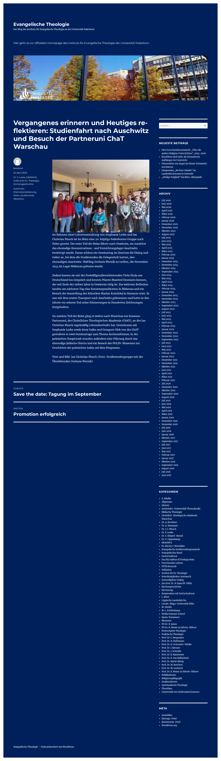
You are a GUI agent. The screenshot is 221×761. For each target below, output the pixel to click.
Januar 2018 (168, 434)
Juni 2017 (166, 448)
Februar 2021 (168, 380)
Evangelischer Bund (172, 552)
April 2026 (167, 210)
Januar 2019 (168, 417)
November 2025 (170, 227)
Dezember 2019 (170, 387)
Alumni (165, 505)
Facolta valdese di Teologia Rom (178, 559)
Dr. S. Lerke (19, 177)
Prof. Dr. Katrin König (173, 661)
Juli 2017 (166, 444)
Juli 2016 (166, 471)
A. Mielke (166, 498)
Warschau (18, 198)
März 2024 (167, 285)
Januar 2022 (168, 356)
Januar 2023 (168, 329)
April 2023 (167, 322)
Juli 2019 (166, 400)
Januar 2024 (168, 292)
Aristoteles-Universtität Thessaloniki (181, 508)
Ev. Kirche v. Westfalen (173, 546)
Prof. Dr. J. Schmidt (171, 651)
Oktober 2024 (169, 268)
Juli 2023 (166, 312)
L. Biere (165, 597)
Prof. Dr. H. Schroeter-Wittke (177, 644)
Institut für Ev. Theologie (26, 180)
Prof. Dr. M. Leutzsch (172, 668)
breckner (18, 168)
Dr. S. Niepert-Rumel (172, 535)
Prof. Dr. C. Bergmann (173, 637)
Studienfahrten (169, 681)
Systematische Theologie (175, 685)
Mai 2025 (166, 244)
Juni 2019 (166, 404)
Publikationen (169, 675)
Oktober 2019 (168, 390)
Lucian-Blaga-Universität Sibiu (178, 603)
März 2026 (167, 214)
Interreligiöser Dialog (173, 580)
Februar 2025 (168, 254)
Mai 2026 (166, 207)
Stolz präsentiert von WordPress (57, 746)
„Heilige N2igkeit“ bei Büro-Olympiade (182, 177)
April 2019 (167, 410)
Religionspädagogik (172, 678)
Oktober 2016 (168, 461)
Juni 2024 (166, 275)
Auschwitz (18, 188)
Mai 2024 (166, 278)
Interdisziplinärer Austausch (176, 576)
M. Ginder (167, 607)
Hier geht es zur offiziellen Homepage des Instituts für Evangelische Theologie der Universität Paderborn (81, 43)
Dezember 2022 (170, 332)
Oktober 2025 (169, 231)
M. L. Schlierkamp (171, 610)
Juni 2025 (166, 241)
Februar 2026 (169, 217)
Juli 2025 (166, 237)
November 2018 (170, 424)
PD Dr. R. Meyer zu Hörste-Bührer (179, 627)
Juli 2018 (166, 427)
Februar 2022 (168, 353)
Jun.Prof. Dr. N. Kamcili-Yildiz (177, 583)
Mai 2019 (166, 407)
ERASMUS (31, 177)
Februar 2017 (168, 455)
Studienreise (27, 195)
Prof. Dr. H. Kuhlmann (173, 641)
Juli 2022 (166, 343)
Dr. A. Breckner (169, 522)
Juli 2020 (166, 383)
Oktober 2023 (168, 302)
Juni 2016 (166, 475)
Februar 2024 (168, 288)
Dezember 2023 (170, 295)
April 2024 (167, 281)
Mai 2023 (166, 319)
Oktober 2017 (168, 438)
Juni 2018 (166, 431)
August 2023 (168, 309)
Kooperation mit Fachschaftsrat (178, 593)
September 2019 (170, 393)
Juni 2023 (166, 315)
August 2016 (168, 468)
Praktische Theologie (172, 634)
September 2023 (170, 305)
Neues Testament (171, 617)
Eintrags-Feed (169, 718)
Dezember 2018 (169, 421)
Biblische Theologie (172, 512)
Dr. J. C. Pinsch (169, 529)
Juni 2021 (166, 370)
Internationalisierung (24, 192)
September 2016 (170, 465)
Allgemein (167, 502)
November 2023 (170, 298)
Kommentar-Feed (171, 722)
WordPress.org (169, 725)
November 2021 (170, 363)
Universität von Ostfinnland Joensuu (180, 692)
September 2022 (170, 339)
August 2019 (168, 397)
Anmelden (167, 715)
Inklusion (167, 569)
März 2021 (167, 376)
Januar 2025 (168, 258)
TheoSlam (167, 688)
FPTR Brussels (169, 566)
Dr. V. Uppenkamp (171, 539)
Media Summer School (173, 614)
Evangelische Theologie (41, 24)
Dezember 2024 (170, 261)
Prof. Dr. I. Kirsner (171, 647)
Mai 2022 (166, 349)
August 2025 (168, 234)
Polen (16, 195)
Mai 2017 (166, 451)
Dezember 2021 (169, 360)
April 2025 (167, 248)
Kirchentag (167, 590)
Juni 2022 (166, 346)
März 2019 (167, 414)
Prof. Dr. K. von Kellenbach (175, 658)
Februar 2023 (168, 326)
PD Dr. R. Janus (169, 624)
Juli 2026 (166, 200)
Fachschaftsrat (169, 556)
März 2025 (167, 251)
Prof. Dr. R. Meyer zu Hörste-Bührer (180, 671)
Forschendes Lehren (172, 563)
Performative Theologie (174, 630)
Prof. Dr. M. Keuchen (172, 664)
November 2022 (170, 336)
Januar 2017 (168, 458)
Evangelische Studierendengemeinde (181, 549)
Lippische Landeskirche (174, 600)
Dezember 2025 (170, 224)
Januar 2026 (168, 220)
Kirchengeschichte (23, 184)
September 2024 (170, 271)
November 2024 (170, 265)
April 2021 (167, 373)
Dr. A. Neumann (170, 525)
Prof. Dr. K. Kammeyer (173, 654)
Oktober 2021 (168, 366)
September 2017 (170, 441)
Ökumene (166, 620)
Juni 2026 (167, 203)
